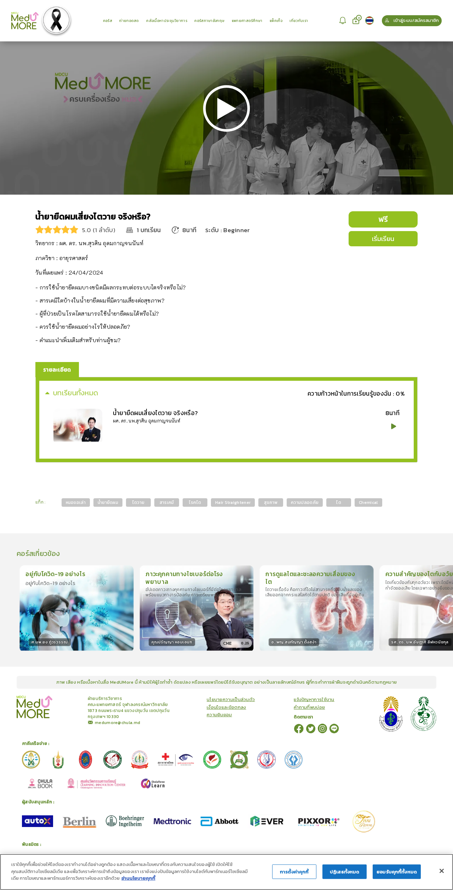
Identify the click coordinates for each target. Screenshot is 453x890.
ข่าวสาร (68, 698)
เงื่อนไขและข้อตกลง (226, 707)
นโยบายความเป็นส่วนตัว (231, 699)
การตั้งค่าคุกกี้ (294, 871)
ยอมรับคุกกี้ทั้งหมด (397, 871)
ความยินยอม (219, 715)
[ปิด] (441, 871)
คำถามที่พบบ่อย (309, 707)
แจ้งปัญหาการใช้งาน (314, 699)
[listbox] (343, 20)
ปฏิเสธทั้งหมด (344, 871)
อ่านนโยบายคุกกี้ (138, 878)
